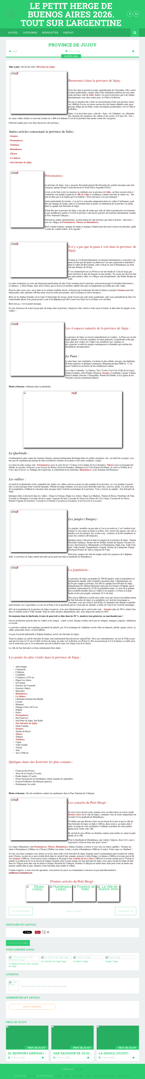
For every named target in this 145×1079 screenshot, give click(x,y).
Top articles (58, 1076)
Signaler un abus (78, 1076)
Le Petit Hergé (41, 986)
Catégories (30, 32)
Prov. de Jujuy (74, 51)
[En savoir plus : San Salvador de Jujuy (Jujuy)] (72, 1043)
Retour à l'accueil (74, 911)
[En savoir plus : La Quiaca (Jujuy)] (118, 1043)
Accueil (13, 32)
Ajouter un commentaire (32, 1007)
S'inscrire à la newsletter (18, 943)
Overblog (78, 1069)
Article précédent (22, 911)
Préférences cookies (123, 1076)
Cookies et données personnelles (103, 1076)
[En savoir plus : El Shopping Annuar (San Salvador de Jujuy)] (27, 1043)
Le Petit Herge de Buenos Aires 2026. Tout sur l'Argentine (71, 14)
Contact (68, 32)
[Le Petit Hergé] (14, 986)
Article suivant (124, 911)
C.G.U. (88, 1076)
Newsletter (50, 32)
